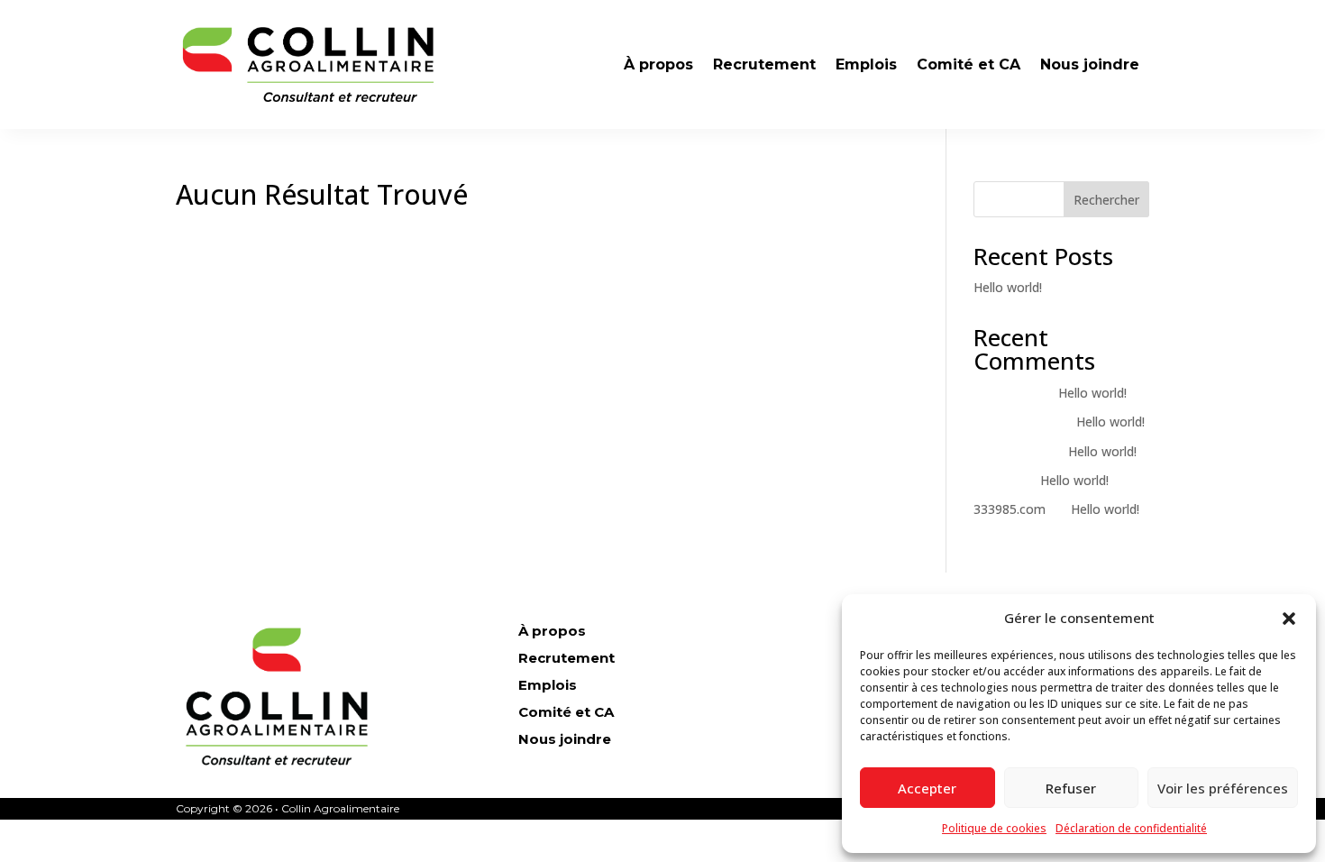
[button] (1289, 619)
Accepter (927, 788)
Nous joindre (1089, 64)
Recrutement (764, 64)
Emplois (866, 64)
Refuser (1071, 788)
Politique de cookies (994, 828)
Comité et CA (968, 64)
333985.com (1009, 509)
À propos (658, 64)
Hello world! (1007, 287)
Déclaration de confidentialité (1131, 828)
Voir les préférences (1222, 788)
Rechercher (1106, 199)
